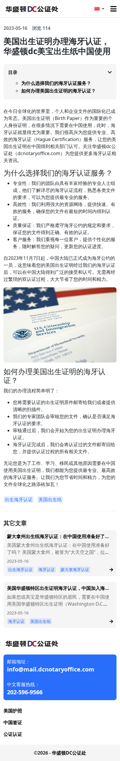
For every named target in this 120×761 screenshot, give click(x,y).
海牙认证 (46, 569)
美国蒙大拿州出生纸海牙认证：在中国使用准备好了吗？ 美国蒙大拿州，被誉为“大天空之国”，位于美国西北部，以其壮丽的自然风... (58, 552)
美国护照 (12, 710)
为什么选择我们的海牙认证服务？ (56, 83)
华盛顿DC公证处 (69, 753)
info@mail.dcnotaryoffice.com (50, 669)
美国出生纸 (50, 499)
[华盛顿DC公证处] (31, 8)
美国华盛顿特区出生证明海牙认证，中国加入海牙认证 (58, 591)
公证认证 (12, 734)
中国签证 (12, 722)
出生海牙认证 (19, 499)
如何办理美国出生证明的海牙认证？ (58, 90)
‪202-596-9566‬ (25, 692)
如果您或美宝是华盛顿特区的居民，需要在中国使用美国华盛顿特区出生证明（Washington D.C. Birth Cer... (58, 604)
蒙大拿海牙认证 (75, 569)
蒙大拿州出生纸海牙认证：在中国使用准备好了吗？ (56, 539)
